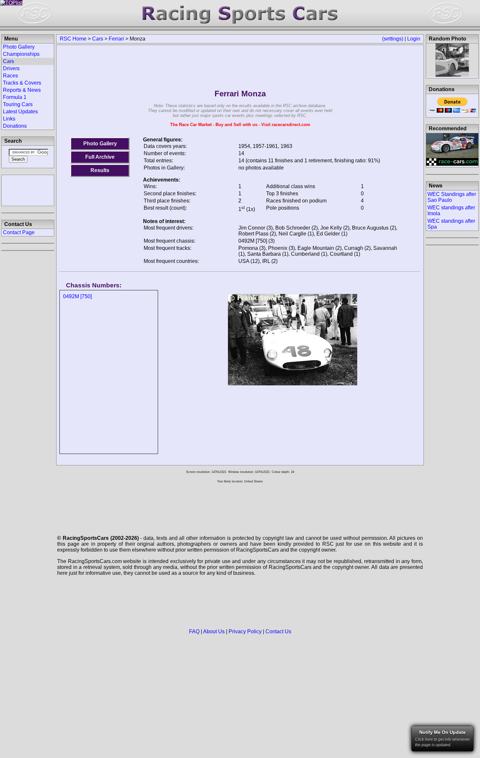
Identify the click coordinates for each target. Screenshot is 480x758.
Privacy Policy (245, 631)
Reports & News (22, 90)
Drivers (11, 68)
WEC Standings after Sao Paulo (451, 197)
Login (413, 38)
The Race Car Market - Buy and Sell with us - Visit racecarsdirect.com (240, 124)
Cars (97, 38)
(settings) (392, 38)
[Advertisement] (27, 189)
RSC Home (73, 38)
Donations (15, 126)
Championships (21, 54)
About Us (214, 631)
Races (10, 75)
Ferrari (116, 38)
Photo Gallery (100, 143)
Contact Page (19, 232)
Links (9, 118)
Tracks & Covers (22, 83)
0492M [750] (77, 296)
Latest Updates (20, 111)
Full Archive (100, 157)
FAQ (194, 631)
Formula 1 (14, 97)
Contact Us (278, 631)
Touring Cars (18, 104)
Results (99, 170)
